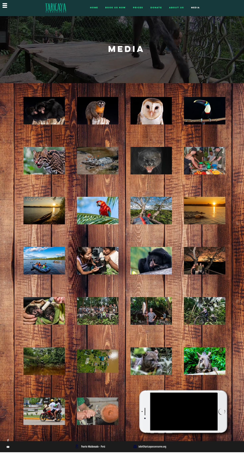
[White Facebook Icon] (8, 440)
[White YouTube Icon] (8, 447)
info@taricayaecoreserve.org (152, 446)
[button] (4, 5)
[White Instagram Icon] (8, 453)
